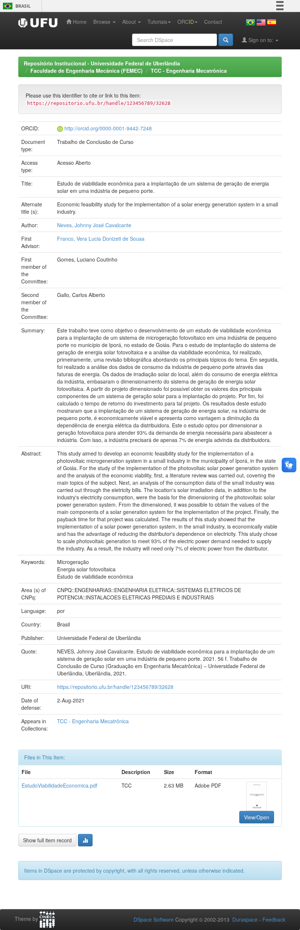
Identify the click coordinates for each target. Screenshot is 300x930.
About (129, 21)
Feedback (273, 919)
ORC (185, 21)
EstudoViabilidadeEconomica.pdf (59, 785)
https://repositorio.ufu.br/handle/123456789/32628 (115, 686)
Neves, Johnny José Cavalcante (94, 225)
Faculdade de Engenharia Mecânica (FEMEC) (86, 70)
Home (79, 21)
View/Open (256, 817)
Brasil (15, 6)
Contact (213, 21)
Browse (102, 21)
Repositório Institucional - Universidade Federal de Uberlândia (102, 63)
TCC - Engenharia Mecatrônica (189, 70)
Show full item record (47, 840)
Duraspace (245, 919)
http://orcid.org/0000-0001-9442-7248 (108, 128)
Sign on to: (261, 39)
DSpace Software (154, 919)
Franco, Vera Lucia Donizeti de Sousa (101, 238)
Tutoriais (157, 21)
